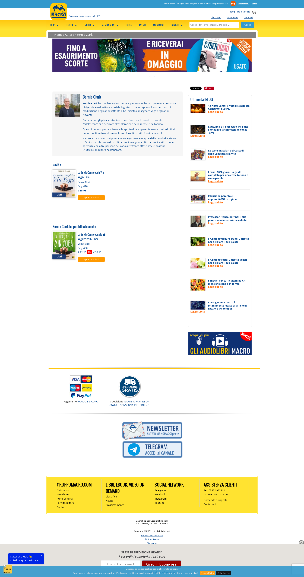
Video (88, 25)
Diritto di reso (152, 539)
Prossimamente (115, 505)
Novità (109, 500)
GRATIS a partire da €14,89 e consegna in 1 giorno (129, 403)
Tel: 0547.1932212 (214, 490)
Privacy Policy (207, 573)
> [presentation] (153, 76)
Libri (53, 25)
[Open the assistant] (8, 569)
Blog (129, 25)
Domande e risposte (215, 500)
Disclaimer (152, 543)
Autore (69, 35)
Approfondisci (91, 197)
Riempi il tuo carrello (239, 11)
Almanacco (109, 25)
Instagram (161, 498)
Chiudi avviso (223, 573)
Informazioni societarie (152, 535)
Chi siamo (216, 17)
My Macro (158, 25)
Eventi (142, 25)
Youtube (159, 503)
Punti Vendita (65, 498)
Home (58, 35)
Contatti (248, 17)
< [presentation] (150, 76)
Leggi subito (215, 111)
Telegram (160, 490)
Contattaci (210, 504)
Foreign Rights (65, 503)
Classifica (111, 496)
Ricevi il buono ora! (161, 564)
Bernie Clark (85, 35)
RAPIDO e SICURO (87, 401)
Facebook (160, 494)
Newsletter (232, 17)
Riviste (176, 25)
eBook (70, 25)
